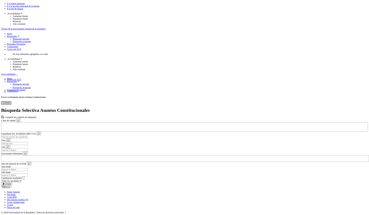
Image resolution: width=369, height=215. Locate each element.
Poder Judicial (13, 192)
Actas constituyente (16, 202)
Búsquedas (12, 36)
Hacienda (11, 194)
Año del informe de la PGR (13, 164)
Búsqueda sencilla (21, 39)
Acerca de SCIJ (14, 49)
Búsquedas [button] (12, 81)
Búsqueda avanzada (22, 41)
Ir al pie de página (15, 8)
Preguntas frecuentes (16, 44)
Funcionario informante (11, 153)
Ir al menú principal (16, 3)
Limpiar (7, 184)
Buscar (7, 187)
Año (3, 147)
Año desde (6, 166)
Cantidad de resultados (11, 178)
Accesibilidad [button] (13, 13)
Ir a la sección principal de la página (23, 6)
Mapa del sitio (13, 207)
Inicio (9, 33)
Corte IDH (12, 197)
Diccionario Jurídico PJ (17, 199)
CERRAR (6, 103)
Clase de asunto (8, 120)
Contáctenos (12, 46)
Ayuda (10, 205)
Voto (3, 140)
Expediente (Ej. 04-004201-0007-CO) (18, 134)
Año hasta (5, 172)
